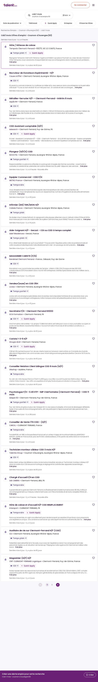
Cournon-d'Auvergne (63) (29, 30)
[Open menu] (93, 5)
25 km (65, 15)
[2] (58, 585)
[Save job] (93, 45)
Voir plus (12, 62)
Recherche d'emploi (8, 30)
